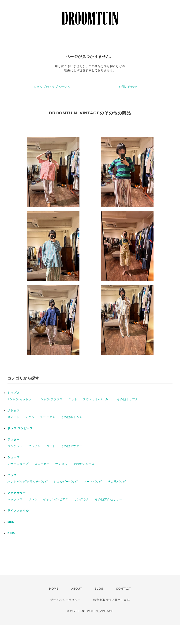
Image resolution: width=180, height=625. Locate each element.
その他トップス (127, 399)
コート (50, 446)
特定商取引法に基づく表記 (111, 600)
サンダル (61, 463)
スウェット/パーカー (97, 399)
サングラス (81, 499)
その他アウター (71, 446)
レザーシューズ (18, 463)
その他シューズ (83, 463)
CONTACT (123, 588)
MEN (11, 521)
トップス (14, 392)
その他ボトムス (71, 417)
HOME (54, 588)
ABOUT (76, 588)
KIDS (11, 533)
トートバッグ (93, 481)
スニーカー (42, 463)
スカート (14, 417)
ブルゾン (34, 446)
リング (33, 499)
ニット (72, 399)
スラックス (47, 417)
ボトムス (14, 410)
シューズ (14, 457)
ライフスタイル (18, 510)
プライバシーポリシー (65, 600)
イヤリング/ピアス (55, 499)
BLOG (99, 588)
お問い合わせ (128, 86)
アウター (14, 439)
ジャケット (15, 446)
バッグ (12, 475)
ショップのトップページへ (52, 86)
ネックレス (15, 499)
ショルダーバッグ (66, 481)
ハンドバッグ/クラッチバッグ (28, 481)
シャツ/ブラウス (51, 399)
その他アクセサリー (108, 499)
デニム (29, 417)
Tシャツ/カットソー (21, 399)
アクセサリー (17, 492)
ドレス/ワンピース (20, 428)
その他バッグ (117, 481)
